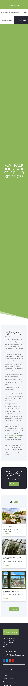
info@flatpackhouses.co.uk (15, 655)
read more (6, 533)
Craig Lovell (8, 529)
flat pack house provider (13, 435)
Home (5, 13)
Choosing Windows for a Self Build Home (13, 592)
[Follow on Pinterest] (13, 660)
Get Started (14, 484)
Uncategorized (7, 531)
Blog (24, 13)
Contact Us (8, 20)
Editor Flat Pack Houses (11, 561)
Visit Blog (14, 609)
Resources (14, 13)
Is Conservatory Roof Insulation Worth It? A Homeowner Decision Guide (12, 559)
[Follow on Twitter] (7, 660)
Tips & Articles (8, 679)
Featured (5, 563)
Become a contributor (10, 682)
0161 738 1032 (11, 652)
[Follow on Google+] (10, 660)
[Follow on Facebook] (4, 660)
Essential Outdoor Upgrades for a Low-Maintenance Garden (12, 527)
